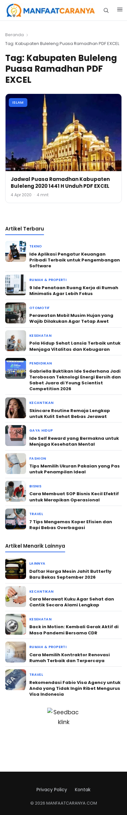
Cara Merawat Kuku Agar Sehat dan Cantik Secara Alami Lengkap (71, 602)
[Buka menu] (120, 10)
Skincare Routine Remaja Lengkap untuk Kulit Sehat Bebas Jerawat (69, 414)
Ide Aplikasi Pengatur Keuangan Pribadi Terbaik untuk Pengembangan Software (74, 260)
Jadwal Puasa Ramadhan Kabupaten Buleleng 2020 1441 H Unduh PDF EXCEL (60, 182)
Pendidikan (40, 363)
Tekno (35, 246)
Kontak (83, 789)
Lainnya (37, 563)
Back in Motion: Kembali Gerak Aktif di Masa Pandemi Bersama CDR (74, 630)
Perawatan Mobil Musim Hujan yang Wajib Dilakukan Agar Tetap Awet (71, 318)
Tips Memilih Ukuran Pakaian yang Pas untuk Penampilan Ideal (74, 469)
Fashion (37, 458)
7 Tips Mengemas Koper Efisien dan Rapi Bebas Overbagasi (70, 525)
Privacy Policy (51, 789)
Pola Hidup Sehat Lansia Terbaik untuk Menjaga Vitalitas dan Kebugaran (74, 346)
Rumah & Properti (47, 279)
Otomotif (39, 307)
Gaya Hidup (41, 430)
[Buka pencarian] (106, 10)
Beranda (14, 35)
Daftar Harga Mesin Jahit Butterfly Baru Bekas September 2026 (70, 574)
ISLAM (18, 102)
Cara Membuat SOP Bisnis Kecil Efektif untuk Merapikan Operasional (74, 497)
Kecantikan (41, 402)
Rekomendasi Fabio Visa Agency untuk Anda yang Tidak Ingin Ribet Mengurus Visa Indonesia (74, 688)
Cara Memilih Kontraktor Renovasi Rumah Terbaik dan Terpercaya (69, 658)
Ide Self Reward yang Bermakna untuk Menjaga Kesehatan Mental (74, 441)
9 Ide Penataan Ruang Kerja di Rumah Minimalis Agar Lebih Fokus (73, 291)
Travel (36, 513)
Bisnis (35, 486)
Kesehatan (40, 335)
